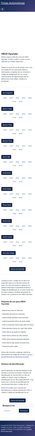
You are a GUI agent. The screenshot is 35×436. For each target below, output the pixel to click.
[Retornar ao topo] (32, 433)
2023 (11, 98)
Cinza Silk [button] (6, 157)
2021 (23, 98)
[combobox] (11, 410)
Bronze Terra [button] (7, 141)
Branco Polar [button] (7, 125)
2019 (14, 133)
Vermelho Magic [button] (8, 253)
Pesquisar (25, 410)
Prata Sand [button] (7, 205)
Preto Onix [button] (6, 221)
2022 (17, 98)
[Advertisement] (17, 30)
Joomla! (3, 429)
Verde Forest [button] (7, 237)
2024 (5, 98)
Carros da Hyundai (17, 269)
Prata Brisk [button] (7, 173)
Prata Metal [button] (7, 189)
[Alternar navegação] (2, 9)
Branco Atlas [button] (7, 109)
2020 (30, 98)
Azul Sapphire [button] (8, 93)
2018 (20, 133)
